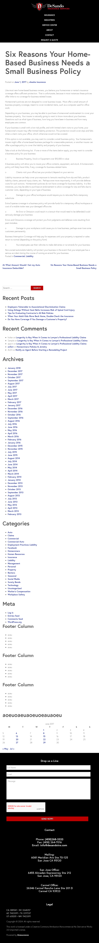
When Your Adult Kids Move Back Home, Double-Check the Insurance (40, 316)
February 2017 (14, 402)
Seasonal (12, 575)
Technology (13, 585)
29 (44, 742)
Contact (49, 35)
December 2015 (15, 445)
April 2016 (12, 433)
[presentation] (26, 807)
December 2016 (15, 408)
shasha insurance (37, 82)
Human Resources (16, 554)
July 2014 (12, 461)
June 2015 (12, 455)
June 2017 (12, 389)
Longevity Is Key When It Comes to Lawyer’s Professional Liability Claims (51, 337)
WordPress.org (15, 622)
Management (14, 563)
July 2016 (12, 424)
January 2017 (14, 405)
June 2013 (12, 501)
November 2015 (15, 448)
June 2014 (12, 464)
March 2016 (13, 436)
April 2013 (12, 508)
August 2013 (14, 495)
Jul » (12, 748)
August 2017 (14, 383)
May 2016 (12, 430)
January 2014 (14, 480)
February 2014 (14, 476)
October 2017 (14, 377)
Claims (11, 535)
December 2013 (15, 483)
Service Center (49, 25)
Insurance (49, 15)
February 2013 (14, 514)
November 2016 (15, 411)
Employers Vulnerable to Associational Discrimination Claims (36, 306)
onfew (11, 346)
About (49, 30)
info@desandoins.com (53, 845)
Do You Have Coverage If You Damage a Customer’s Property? (37, 319)
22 (44, 739)
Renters (11, 572)
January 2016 (14, 442)
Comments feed (15, 618)
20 (17, 739)
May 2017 (12, 392)
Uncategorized (15, 588)
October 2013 (14, 489)
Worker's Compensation (19, 591)
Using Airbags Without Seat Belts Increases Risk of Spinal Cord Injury (41, 310)
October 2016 (14, 414)
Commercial (19, 256)
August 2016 (14, 420)
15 (44, 736)
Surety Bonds (14, 582)
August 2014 (14, 458)
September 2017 (15, 380)
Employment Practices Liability (22, 544)
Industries (49, 20)
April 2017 (12, 396)
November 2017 (15, 374)
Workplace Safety (16, 594)
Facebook (12, 547)
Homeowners (14, 551)
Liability (29, 256)
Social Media (14, 579)
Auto (10, 532)
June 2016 (12, 427)
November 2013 (15, 486)
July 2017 (12, 386)
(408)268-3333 (54, 839)
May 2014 (12, 467)
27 (17, 742)
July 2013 (12, 498)
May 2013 (12, 504)
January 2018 (14, 368)
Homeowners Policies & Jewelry (32, 346)
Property (12, 569)
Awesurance (23, 935)
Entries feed (13, 615)
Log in (10, 612)
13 (17, 736)
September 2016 (15, 417)
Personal (12, 566)
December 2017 (15, 371)
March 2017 (13, 399)
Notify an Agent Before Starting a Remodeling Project (41, 349)
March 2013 (13, 511)
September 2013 (15, 492)
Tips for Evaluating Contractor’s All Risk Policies (30, 313)
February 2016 (14, 439)
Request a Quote (49, 40)
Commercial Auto (16, 541)
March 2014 (13, 473)
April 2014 (12, 470)
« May (5, 748)
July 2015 (12, 452)
